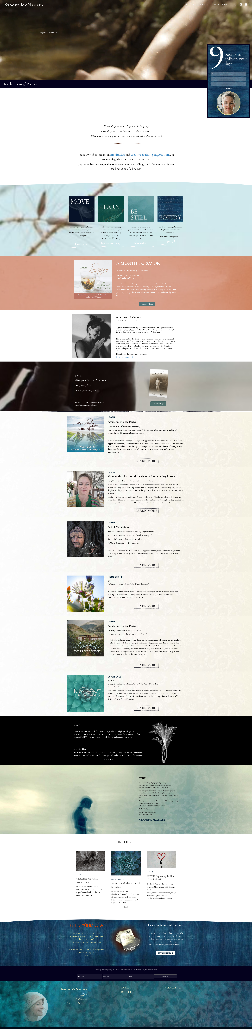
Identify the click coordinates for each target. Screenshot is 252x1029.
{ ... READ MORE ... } (124, 350)
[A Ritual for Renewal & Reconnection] (90, 853)
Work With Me (222, 5)
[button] (165, 946)
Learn (114, 872)
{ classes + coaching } (111, 235)
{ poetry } (170, 233)
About (195, 5)
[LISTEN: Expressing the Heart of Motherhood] (161, 852)
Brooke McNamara (93, 1022)
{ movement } (81, 236)
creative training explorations (150, 147)
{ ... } (90, 892)
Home (188, 5)
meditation (117, 147)
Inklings (234, 5)
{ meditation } (141, 235)
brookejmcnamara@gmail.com (75, 995)
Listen (79, 867)
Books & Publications (207, 5)
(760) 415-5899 (81, 992)
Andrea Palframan (134, 1022)
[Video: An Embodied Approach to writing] (126, 856)
